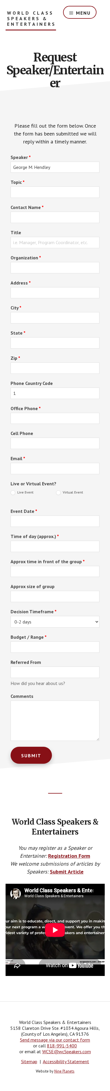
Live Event (24, 492)
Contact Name (27, 207)
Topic (18, 182)
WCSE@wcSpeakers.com (66, 1051)
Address (21, 283)
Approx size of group (33, 586)
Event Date (24, 511)
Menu (83, 13)
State (18, 333)
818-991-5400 (62, 1046)
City (16, 308)
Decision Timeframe (34, 611)
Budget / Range (29, 637)
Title (16, 232)
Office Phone (26, 408)
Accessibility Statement (66, 1061)
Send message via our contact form (55, 1040)
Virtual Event (72, 492)
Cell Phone (22, 433)
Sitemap (29, 1061)
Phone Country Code (32, 383)
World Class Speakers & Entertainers (31, 18)
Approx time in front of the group (48, 561)
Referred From (26, 662)
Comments (22, 696)
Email (18, 458)
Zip (15, 358)
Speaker (21, 157)
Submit (31, 755)
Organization (26, 258)
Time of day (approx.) (35, 536)
